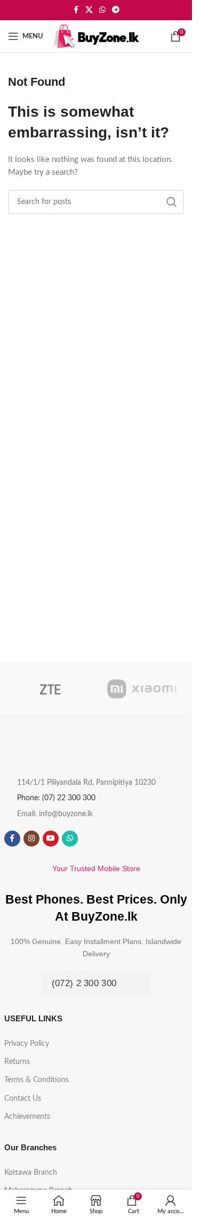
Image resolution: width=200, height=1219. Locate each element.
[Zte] (50, 689)
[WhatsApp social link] (102, 10)
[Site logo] (96, 36)
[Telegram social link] (116, 10)
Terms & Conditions (36, 1080)
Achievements (27, 1116)
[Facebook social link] (75, 10)
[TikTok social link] (89, 839)
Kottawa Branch (30, 1172)
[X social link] (89, 10)
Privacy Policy (26, 1043)
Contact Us (22, 1098)
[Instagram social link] (31, 839)
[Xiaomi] (142, 689)
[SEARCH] (171, 202)
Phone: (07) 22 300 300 (56, 798)
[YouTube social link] (51, 839)
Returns (17, 1062)
